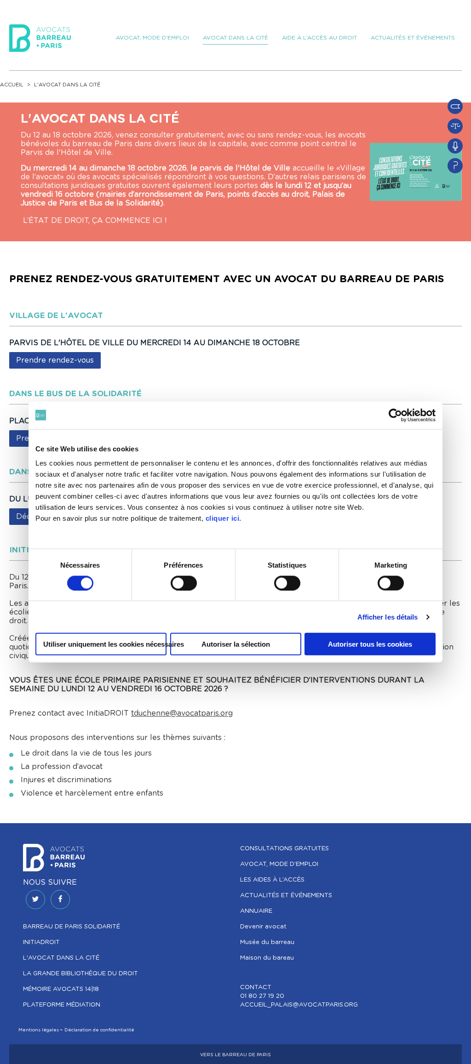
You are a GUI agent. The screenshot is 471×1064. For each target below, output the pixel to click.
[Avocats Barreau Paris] (40, 36)
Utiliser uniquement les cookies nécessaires (105, 644)
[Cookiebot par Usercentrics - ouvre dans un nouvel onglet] (395, 415)
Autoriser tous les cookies (370, 644)
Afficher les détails (387, 616)
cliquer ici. (223, 518)
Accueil (11, 84)
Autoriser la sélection (235, 644)
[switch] (184, 582)
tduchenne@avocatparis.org (182, 713)
